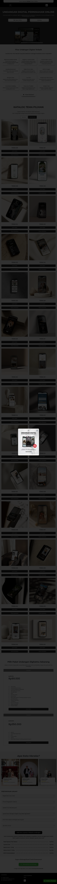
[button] (37, 430)
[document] (28, 442)
